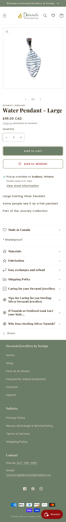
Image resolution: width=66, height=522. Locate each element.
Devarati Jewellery (27, 516)
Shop (9, 363)
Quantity (8, 129)
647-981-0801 (27, 463)
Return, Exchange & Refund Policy (29, 426)
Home (10, 355)
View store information (22, 186)
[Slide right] (40, 99)
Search (11, 395)
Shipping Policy (17, 442)
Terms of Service (18, 434)
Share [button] (11, 333)
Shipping (7, 123)
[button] (5, 16)
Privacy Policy (15, 418)
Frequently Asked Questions (26, 379)
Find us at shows (18, 371)
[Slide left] (25, 99)
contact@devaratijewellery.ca (28, 475)
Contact (12, 387)
